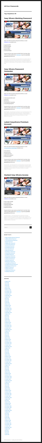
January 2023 (7, 340)
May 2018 (7, 416)
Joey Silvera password (26, 111)
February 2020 (8, 390)
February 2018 (8, 420)
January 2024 (8, 323)
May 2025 (7, 301)
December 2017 (8, 423)
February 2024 (8, 322)
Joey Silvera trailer (28, 164)
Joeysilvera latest (21, 165)
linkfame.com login (8, 62)
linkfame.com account (8, 217)
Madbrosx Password (9, 267)
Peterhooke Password (9, 246)
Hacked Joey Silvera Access (16, 175)
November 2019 (8, 394)
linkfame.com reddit (22, 218)
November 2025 (8, 292)
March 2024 (7, 321)
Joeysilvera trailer (15, 216)
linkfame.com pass (15, 62)
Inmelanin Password (9, 260)
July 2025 (7, 298)
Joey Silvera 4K (12, 111)
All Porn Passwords (11, 6)
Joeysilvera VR (27, 216)
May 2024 (7, 318)
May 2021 (7, 369)
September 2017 (8, 427)
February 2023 (8, 339)
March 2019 (7, 401)
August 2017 (7, 428)
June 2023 (7, 333)
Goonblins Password (9, 254)
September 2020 (8, 380)
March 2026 (7, 288)
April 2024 (7, 319)
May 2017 (7, 433)
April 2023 (7, 336)
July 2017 (7, 430)
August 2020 (7, 382)
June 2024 (7, 316)
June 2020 (7, 384)
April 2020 (7, 387)
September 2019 (8, 397)
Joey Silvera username (8, 165)
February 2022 (8, 356)
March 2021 (7, 372)
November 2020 (8, 377)
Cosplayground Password (10, 263)
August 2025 (7, 296)
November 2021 (8, 360)
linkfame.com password (22, 62)
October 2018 (7, 408)
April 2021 (7, 370)
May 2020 (7, 386)
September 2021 (8, 363)
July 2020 (7, 383)
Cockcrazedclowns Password (11, 240)
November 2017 (8, 424)
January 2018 (7, 421)
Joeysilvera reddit (28, 165)
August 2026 (7, 281)
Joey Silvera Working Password (18, 18)
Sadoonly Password (9, 250)
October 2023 (7, 328)
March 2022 (7, 355)
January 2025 (7, 306)
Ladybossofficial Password (10, 238)
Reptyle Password (9, 241)
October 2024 (8, 311)
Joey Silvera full (21, 215)
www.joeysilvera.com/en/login (10, 148)
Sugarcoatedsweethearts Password (12, 237)
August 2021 (7, 365)
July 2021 (7, 366)
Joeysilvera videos (22, 216)
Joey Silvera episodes (13, 164)
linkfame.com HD (15, 217)
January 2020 (8, 391)
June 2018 (7, 414)
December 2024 (8, 308)
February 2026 (8, 289)
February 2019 (8, 403)
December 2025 (8, 291)
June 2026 (7, 284)
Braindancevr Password (10, 251)
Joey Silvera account (18, 111)
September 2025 (8, 295)
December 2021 (8, 359)
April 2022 (7, 353)
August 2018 (7, 411)
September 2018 (8, 410)
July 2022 (7, 349)
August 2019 (7, 399)
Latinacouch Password (10, 258)
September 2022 (8, 346)
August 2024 (7, 313)
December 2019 (8, 393)
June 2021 (7, 367)
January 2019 (7, 404)
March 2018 (7, 418)
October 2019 (7, 396)
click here (19, 54)
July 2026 (7, 282)
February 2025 (8, 305)
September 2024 (8, 312)
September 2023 (8, 329)
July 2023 (7, 332)
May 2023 (7, 335)
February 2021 (8, 373)
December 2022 (8, 342)
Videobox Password (9, 268)
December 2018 (8, 406)
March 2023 (7, 338)
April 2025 (7, 302)
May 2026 (7, 285)
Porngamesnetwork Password (11, 264)
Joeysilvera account (15, 165)
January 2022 (7, 357)
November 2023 (8, 326)
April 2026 (7, 286)
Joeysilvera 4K (10, 216)
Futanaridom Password (10, 253)
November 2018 (8, 407)
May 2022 (7, 352)
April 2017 (7, 434)
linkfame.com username (8, 116)
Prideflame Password (9, 271)
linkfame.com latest (21, 217)
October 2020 (8, 379)
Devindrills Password (9, 247)
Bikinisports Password (10, 261)
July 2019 (7, 400)
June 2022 (7, 350)
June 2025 (7, 299)
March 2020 (7, 389)
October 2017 (7, 425)
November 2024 (8, 309)
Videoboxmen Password (10, 270)
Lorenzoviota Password (10, 244)
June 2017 (7, 431)
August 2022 (7, 347)
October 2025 (7, 294)
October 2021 (7, 362)
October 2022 (8, 345)
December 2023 (8, 325)
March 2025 (7, 304)
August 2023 (7, 330)
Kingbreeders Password (10, 243)
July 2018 (7, 413)
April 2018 (7, 417)
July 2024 (7, 315)
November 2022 (8, 343)
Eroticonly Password (9, 248)
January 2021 (7, 374)
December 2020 (8, 376)
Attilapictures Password (10, 257)
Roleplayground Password (10, 265)
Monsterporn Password (10, 255)
